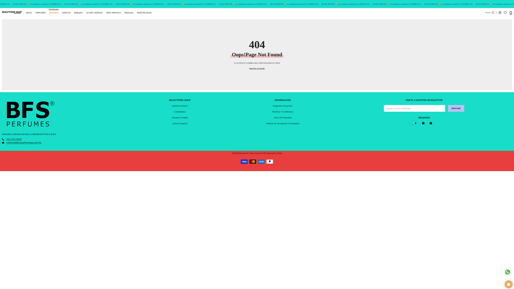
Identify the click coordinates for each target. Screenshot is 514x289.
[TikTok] (431, 123)
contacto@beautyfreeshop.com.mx (23, 142)
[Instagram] (423, 123)
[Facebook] (415, 123)
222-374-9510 (14, 139)
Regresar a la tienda (257, 68)
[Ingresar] (500, 12)
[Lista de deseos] (505, 12)
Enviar (456, 108)
